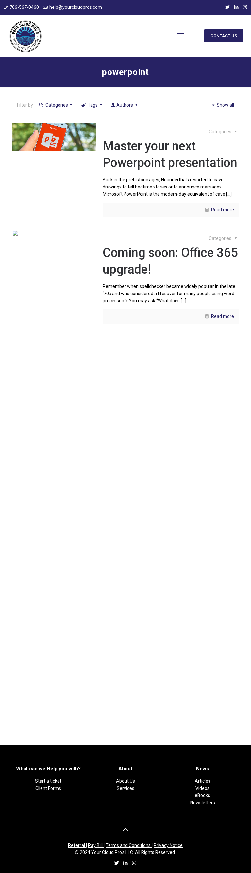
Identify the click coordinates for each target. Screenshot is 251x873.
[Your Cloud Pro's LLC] (25, 36)
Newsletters (202, 802)
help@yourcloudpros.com (75, 7)
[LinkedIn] (236, 7)
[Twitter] (227, 7)
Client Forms (48, 788)
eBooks (202, 795)
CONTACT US (223, 35)
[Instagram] (245, 7)
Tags (93, 105)
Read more (222, 209)
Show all (225, 105)
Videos (202, 788)
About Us (125, 781)
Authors (124, 105)
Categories (56, 105)
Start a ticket (48, 781)
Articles (202, 781)
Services (125, 788)
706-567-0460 (24, 7)
